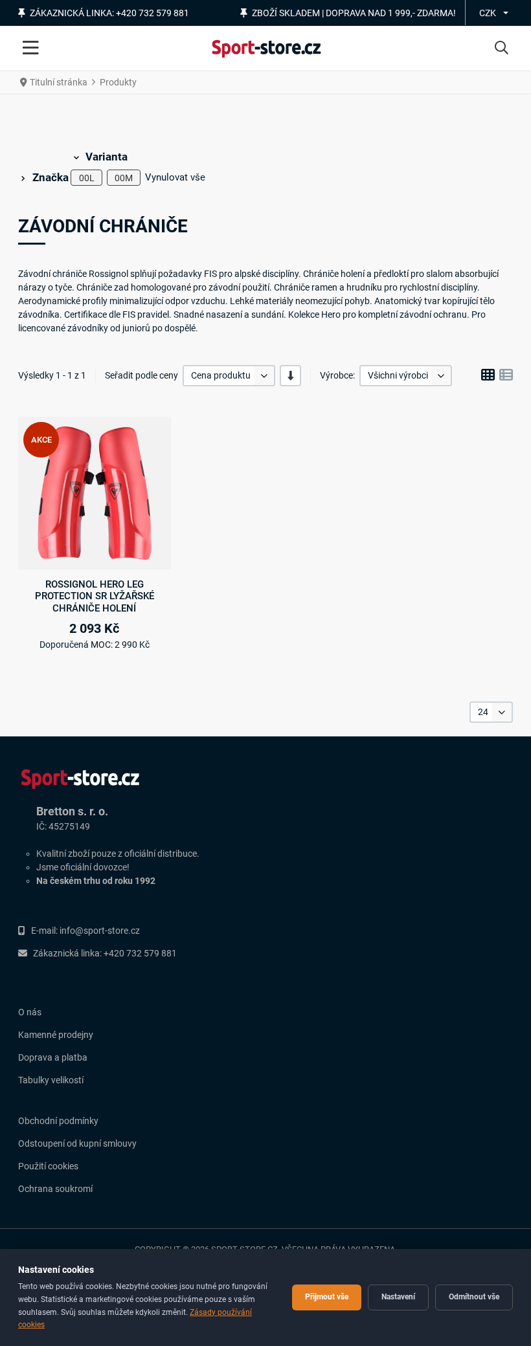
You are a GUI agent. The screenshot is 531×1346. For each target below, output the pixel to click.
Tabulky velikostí (51, 1080)
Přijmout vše (326, 1296)
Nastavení (398, 1296)
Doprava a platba (52, 1057)
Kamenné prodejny (55, 1035)
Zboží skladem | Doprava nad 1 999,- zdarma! (354, 12)
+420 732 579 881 (140, 953)
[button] (501, 48)
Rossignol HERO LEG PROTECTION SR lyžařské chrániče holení (94, 596)
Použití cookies (48, 1166)
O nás (29, 1012)
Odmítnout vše (474, 1296)
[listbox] (229, 375)
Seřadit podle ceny (141, 375)
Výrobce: (337, 375)
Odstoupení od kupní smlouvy (77, 1143)
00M (124, 178)
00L (87, 178)
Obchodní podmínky (58, 1121)
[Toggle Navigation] (30, 48)
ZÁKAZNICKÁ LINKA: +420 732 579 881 (109, 12)
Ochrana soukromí (55, 1189)
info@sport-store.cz (100, 930)
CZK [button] (487, 13)
